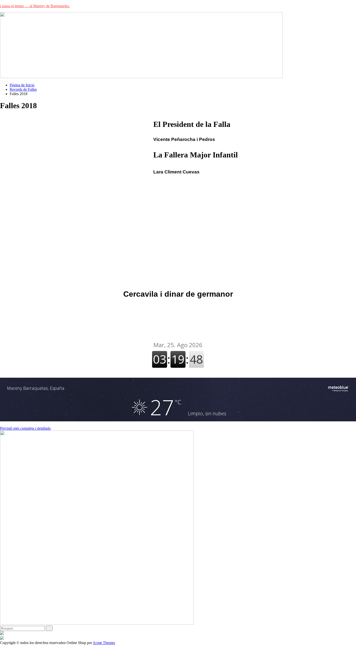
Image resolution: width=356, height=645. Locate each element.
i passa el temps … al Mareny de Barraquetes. (35, 6)
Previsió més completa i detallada (25, 428)
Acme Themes (104, 643)
